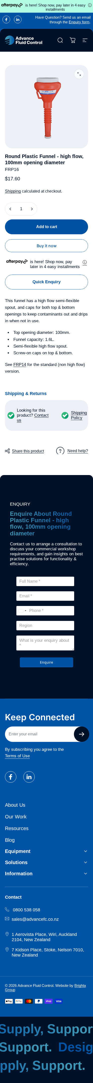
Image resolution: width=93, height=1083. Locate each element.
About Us (15, 805)
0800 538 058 (26, 909)
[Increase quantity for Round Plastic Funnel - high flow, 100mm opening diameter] (32, 209)
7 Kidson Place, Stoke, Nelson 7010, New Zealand (48, 952)
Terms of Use (17, 756)
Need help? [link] (77, 451)
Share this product (28, 451)
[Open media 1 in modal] (79, 74)
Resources (17, 828)
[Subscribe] (81, 734)
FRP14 (19, 364)
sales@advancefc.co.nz (35, 919)
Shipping (13, 191)
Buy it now (47, 245)
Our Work (16, 816)
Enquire (46, 662)
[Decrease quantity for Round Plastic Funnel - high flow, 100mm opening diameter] (10, 209)
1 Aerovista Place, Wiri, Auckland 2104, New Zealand (44, 937)
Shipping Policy (79, 415)
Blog (10, 840)
